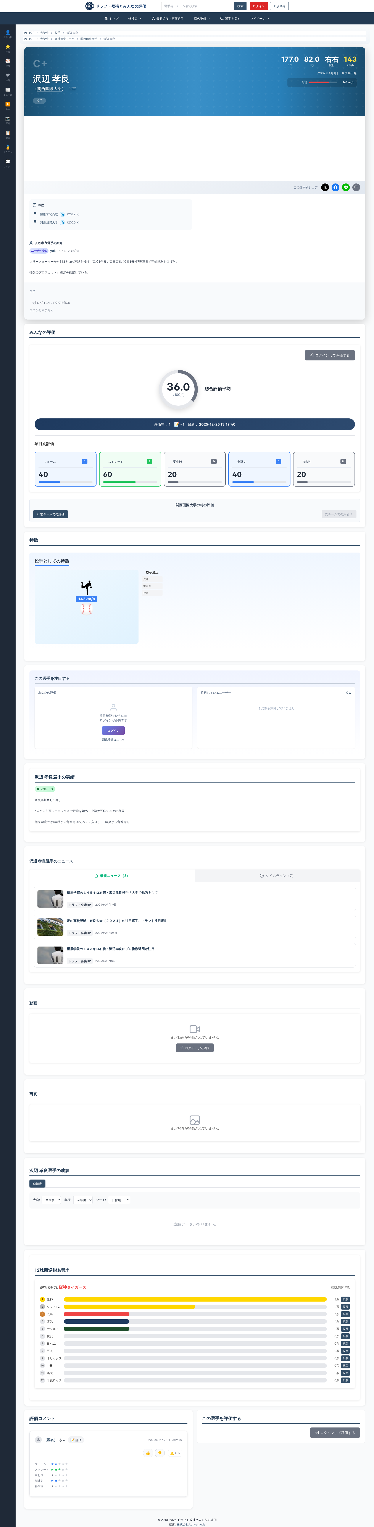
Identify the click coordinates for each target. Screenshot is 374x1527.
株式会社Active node (191, 1524)
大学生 (44, 32)
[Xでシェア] (325, 187)
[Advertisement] (195, 148)
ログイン (259, 6)
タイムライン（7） (280, 875)
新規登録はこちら (113, 739)
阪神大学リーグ (64, 38)
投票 (345, 1299)
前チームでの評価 (52, 514)
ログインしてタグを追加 (53, 302)
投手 (57, 32)
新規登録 (279, 6)
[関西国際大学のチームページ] (62, 222)
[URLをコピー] (356, 187)
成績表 (37, 1183)
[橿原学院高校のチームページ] (62, 214)
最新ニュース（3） (115, 875)
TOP (31, 32)
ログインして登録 (197, 1048)
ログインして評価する (332, 355)
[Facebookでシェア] (335, 187)
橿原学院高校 (49, 214)
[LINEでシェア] (346, 187)
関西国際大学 (89, 38)
